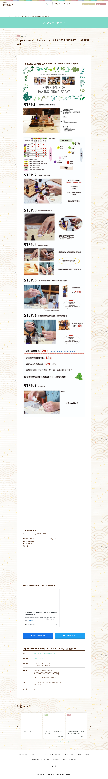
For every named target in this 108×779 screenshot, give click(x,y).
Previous (17, 725)
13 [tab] (64, 741)
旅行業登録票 (56, 759)
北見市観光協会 (7, 4)
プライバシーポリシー (55, 754)
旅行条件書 (46, 759)
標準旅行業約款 (35, 759)
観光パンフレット (23, 754)
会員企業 (87, 754)
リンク (79, 754)
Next (90, 725)
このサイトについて (69, 754)
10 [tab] (58, 741)
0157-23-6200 (38, 659)
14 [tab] (66, 741)
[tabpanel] (31, 726)
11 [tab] (60, 741)
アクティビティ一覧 (16, 16)
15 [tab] (68, 741)
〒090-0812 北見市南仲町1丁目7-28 (45, 654)
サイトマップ (43, 754)
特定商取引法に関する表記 (69, 759)
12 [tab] (62, 741)
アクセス (33, 754)
